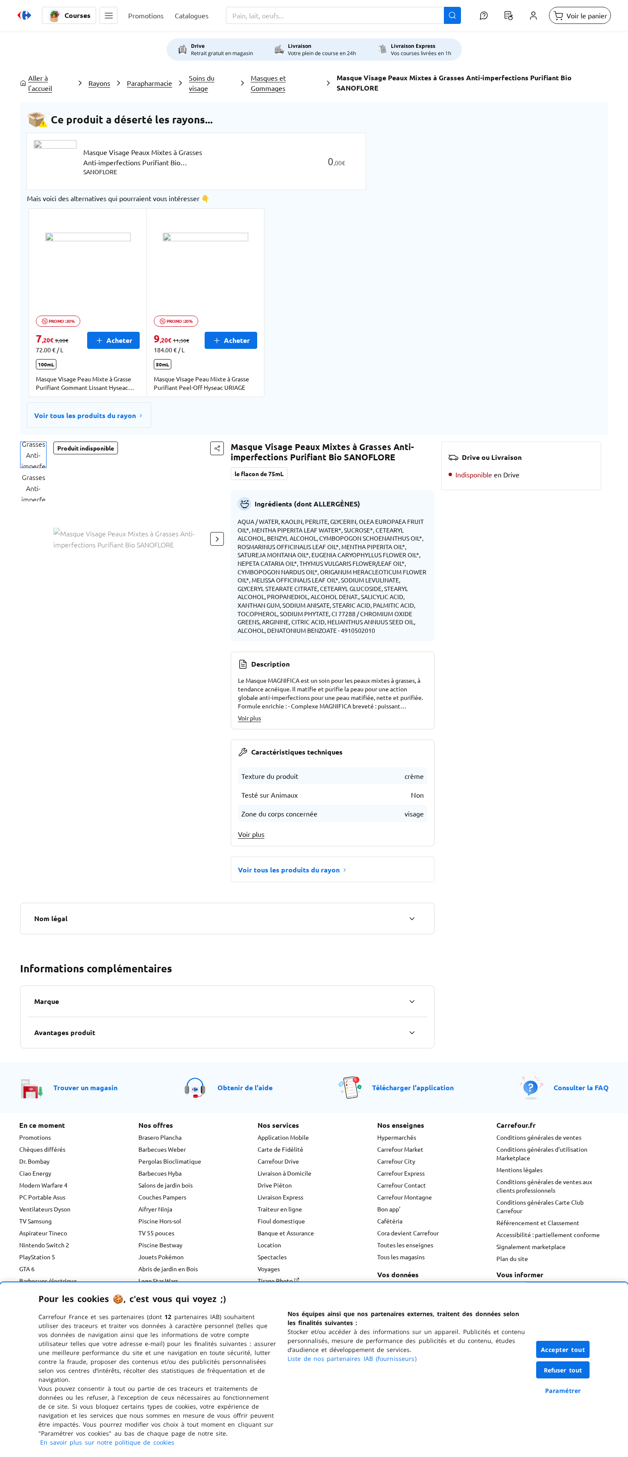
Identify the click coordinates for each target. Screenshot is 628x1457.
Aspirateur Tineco (43, 1233)
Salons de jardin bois (165, 1185)
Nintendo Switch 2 (44, 1245)
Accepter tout (563, 1350)
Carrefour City (396, 1161)
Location (269, 1245)
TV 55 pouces (156, 1233)
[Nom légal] (411, 918)
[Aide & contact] (484, 15)
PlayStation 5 (37, 1257)
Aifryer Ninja (155, 1209)
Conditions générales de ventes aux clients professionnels (544, 1186)
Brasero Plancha (160, 1137)
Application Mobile (283, 1137)
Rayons (99, 83)
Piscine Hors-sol (159, 1221)
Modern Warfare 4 (43, 1185)
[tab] (33, 455)
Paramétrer (563, 1391)
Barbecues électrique (48, 1280)
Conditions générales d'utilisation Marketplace (541, 1153)
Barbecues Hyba (160, 1173)
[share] (217, 448)
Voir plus (249, 718)
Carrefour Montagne (404, 1197)
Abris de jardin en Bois (168, 1269)
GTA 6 (27, 1269)
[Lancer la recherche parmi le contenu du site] (452, 15)
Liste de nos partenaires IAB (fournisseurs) (352, 1359)
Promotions (35, 1137)
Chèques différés (42, 1149)
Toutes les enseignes (405, 1245)
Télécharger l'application (413, 1087)
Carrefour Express (401, 1173)
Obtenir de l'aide (245, 1087)
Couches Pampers (162, 1197)
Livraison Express (280, 1197)
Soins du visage (201, 82)
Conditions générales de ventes (538, 1137)
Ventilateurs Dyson (44, 1209)
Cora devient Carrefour (408, 1233)
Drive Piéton (275, 1185)
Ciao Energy (35, 1173)
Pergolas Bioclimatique (169, 1161)
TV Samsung (35, 1221)
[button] (108, 15)
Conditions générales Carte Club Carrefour (540, 1206)
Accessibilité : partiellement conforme (548, 1234)
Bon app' (388, 1209)
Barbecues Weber (162, 1149)
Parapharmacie (149, 83)
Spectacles (272, 1257)
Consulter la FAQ (581, 1087)
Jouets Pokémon (161, 1257)
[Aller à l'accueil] (24, 15)
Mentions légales (519, 1169)
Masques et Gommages (268, 82)
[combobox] (343, 15)
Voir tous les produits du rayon (85, 415)
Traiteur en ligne (280, 1209)
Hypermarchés (396, 1137)
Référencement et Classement (537, 1222)
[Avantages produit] (411, 1032)
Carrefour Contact (401, 1185)
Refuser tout (563, 1370)
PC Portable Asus (42, 1197)
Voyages (269, 1269)
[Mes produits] (508, 15)
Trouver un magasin (85, 1087)
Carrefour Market (400, 1149)
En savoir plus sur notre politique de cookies (107, 1442)
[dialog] (314, 1369)
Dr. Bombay (34, 1161)
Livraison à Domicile (284, 1173)
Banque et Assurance (286, 1233)
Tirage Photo (276, 1280)
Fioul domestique (281, 1221)
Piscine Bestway (160, 1245)
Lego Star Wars (158, 1280)
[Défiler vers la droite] (217, 539)
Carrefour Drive (278, 1161)
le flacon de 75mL (259, 473)
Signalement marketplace (531, 1246)
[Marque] (411, 1001)
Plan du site (512, 1258)
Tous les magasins (401, 1257)
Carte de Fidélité (280, 1149)
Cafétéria (389, 1221)
